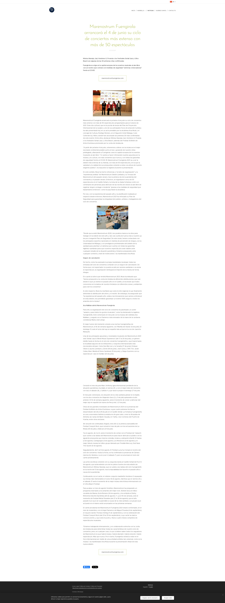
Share (87, 567)
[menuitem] (134, 10)
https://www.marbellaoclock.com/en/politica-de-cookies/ (87, 588)
